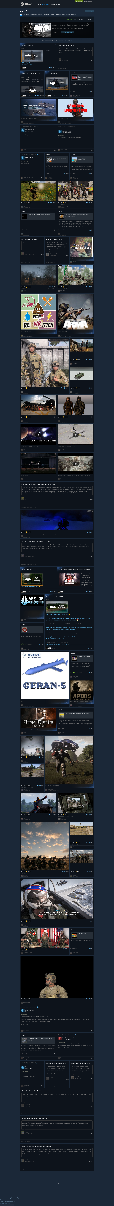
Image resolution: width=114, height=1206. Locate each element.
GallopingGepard (27, 449)
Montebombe (28, 555)
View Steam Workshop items (28, 123)
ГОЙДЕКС (75, 363)
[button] (57, 30)
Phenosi (74, 261)
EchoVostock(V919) (28, 177)
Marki (26, 1159)
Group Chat (80, 19)
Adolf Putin (27, 253)
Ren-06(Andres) (27, 1002)
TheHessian (26, 234)
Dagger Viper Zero (64, 478)
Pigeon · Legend (64, 335)
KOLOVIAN (50, 177)
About (53, 4)
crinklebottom (26, 335)
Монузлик (62, 290)
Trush (61, 122)
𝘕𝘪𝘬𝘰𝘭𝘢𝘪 (25, 789)
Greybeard (75, 952)
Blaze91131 (63, 818)
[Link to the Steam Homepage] (26, 5)
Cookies (2, 1199)
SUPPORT (59, 4)
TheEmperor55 (53, 253)
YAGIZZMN (62, 420)
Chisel (74, 177)
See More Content (57, 1184)
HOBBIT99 (25, 122)
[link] (7, 1205)
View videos (25, 451)
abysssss (25, 478)
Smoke (24, 704)
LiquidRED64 (26, 1085)
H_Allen (52, 1077)
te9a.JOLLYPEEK (64, 206)
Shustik (62, 732)
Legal (10, 1198)
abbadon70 (27, 1104)
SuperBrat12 (26, 1057)
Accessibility (16, 1198)
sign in (85, 1)
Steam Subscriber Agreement (7, 1201)
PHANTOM (25, 536)
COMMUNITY (46, 4)
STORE (39, 4)
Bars (24, 206)
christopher (77, 1076)
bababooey (75, 391)
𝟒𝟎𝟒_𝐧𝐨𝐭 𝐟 (75, 875)
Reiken (24, 619)
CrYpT (24, 290)
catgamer (64, 59)
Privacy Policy (4, 1198)
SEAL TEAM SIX (26, 420)
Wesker (25, 732)
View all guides (75, 96)
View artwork (62, 207)
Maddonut (75, 704)
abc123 (25, 875)
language (90, 1)
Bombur (25, 149)
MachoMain (51, 789)
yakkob (26, 498)
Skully (26, 1132)
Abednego (75, 676)
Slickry (24, 391)
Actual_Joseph (63, 149)
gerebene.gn (26, 648)
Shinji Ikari (62, 449)
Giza (61, 234)
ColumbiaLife (26, 1030)
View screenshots (26, 207)
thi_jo (74, 846)
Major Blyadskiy (76, 95)
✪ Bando (62, 1057)
